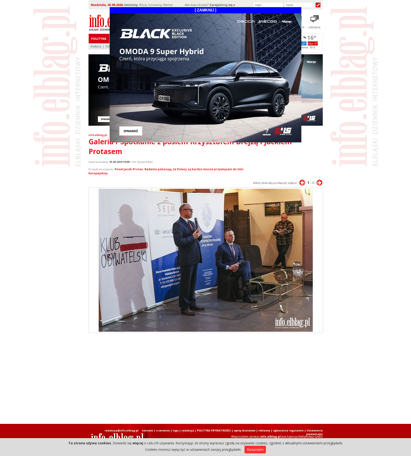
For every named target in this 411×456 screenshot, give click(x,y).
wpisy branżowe (244, 430)
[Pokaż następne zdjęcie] (319, 182)
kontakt (147, 430)
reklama (264, 430)
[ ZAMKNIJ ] (205, 10)
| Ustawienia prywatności (313, 432)
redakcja (187, 430)
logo (176, 430)
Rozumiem (255, 449)
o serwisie (163, 430)
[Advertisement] (205, 378)
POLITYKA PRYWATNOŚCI (214, 430)
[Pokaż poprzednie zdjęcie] (302, 182)
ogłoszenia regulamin (288, 430)
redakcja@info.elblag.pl (121, 430)
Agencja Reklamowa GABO (305, 437)
